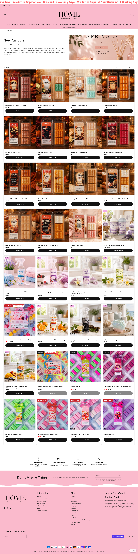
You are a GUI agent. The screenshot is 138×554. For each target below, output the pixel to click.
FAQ (38, 508)
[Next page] (73, 449)
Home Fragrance (76, 504)
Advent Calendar (42, 510)
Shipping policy (71, 551)
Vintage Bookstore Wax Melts (80, 199)
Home (5, 31)
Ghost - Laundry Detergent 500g (114, 245)
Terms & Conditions (43, 499)
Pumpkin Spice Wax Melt (111, 105)
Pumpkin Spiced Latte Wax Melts (48, 245)
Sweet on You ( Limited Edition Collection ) (18, 340)
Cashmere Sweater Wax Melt (80, 105)
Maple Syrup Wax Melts (45, 199)
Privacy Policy (41, 506)
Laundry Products (76, 522)
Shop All (73, 518)
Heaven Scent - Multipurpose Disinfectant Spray (18, 292)
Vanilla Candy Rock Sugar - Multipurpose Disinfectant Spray (83, 292)
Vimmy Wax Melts (109, 434)
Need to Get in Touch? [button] (115, 493)
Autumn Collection (76, 527)
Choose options (118, 251)
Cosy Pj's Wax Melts (77, 245)
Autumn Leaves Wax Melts (13, 152)
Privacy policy (54, 551)
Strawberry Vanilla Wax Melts (80, 434)
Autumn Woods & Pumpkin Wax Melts (16, 199)
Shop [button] (73, 493)
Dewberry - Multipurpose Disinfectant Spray (51, 292)
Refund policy (80, 551)
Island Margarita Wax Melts (13, 434)
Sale (72, 515)
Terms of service (63, 551)
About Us (73, 524)
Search (39, 496)
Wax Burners (74, 510)
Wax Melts (74, 501)
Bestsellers (74, 513)
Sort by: (110, 67)
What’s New (74, 499)
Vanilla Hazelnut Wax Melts (79, 152)
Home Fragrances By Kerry (44, 551)
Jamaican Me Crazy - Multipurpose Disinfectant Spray (16, 387)
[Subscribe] (119, 475)
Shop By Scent (75, 506)
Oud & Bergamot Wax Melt (46, 105)
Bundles (73, 508)
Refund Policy (41, 504)
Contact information (99, 551)
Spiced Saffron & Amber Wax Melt (15, 105)
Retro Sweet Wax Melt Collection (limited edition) (50, 387)
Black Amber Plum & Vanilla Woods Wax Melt (117, 386)
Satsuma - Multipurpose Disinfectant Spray (51, 340)
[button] (5, 14)
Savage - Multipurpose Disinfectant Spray (84, 340)
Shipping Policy (41, 501)
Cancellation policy (88, 551)
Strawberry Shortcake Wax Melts (48, 434)
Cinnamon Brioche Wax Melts (14, 245)
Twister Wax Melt (76, 386)
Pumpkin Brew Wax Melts (45, 152)
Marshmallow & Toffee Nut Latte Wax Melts (117, 199)
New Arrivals (11, 31)
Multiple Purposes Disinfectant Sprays (82, 520)
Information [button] (43, 493)
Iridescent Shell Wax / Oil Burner (113, 340)
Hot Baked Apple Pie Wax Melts (113, 152)
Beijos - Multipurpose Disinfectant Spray (116, 292)
